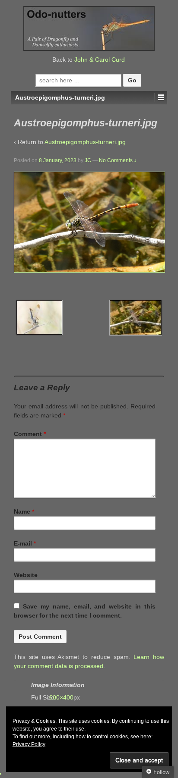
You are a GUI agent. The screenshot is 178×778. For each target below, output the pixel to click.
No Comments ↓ (118, 160)
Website (26, 574)
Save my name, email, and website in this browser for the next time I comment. (85, 611)
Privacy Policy (29, 744)
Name (22, 511)
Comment (30, 433)
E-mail (23, 543)
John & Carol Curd (99, 59)
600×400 (65, 697)
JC (88, 160)
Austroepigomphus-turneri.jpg (85, 141)
